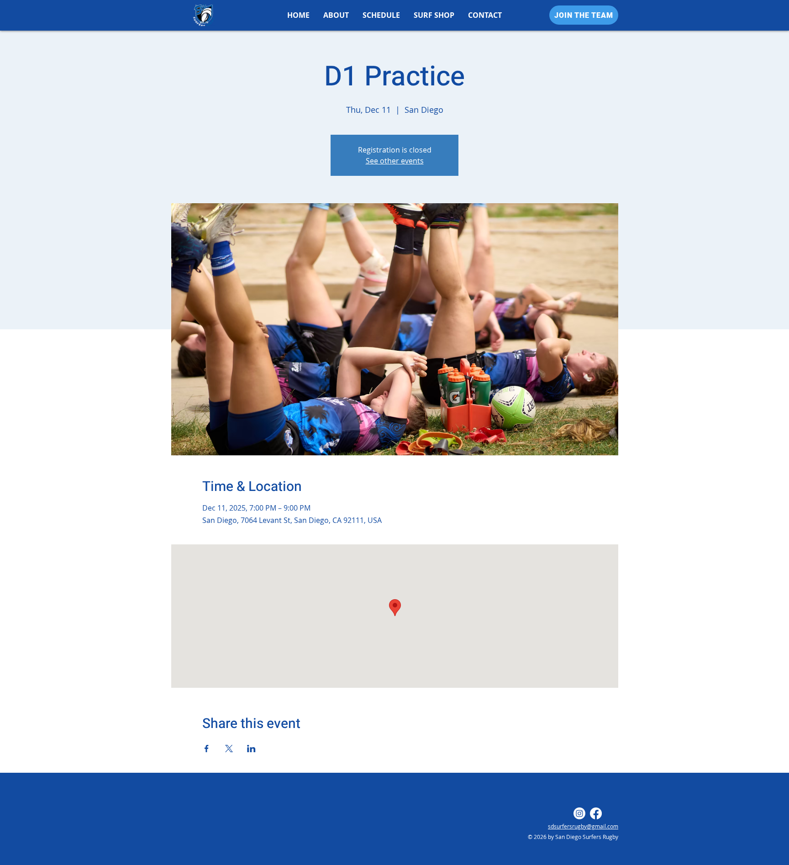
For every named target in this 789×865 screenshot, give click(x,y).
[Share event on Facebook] (206, 748)
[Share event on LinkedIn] (251, 748)
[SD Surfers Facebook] (596, 813)
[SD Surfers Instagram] (579, 813)
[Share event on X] (229, 748)
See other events (395, 161)
